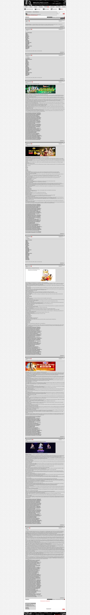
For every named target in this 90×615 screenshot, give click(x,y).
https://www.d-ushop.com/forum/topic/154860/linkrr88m (33, 581)
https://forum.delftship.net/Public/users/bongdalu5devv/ (33, 137)
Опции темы (62, 18)
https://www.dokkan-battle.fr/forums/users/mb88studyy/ (33, 421)
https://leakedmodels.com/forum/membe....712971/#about (33, 228)
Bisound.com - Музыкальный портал (31, 14)
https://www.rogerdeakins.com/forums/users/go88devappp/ (33, 229)
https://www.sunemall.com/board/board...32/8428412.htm (33, 583)
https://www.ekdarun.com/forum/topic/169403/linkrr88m (33, 587)
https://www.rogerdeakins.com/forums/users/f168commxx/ (33, 352)
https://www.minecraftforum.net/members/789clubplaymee (33, 500)
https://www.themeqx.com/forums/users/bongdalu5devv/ (33, 135)
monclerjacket (28, 29)
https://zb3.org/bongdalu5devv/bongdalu (31, 132)
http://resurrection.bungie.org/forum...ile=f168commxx (33, 330)
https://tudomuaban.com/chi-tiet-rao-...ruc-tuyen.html (33, 122)
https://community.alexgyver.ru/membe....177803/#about (33, 513)
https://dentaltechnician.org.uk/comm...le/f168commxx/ (33, 337)
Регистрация (57, 1)
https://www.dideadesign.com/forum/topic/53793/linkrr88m (33, 593)
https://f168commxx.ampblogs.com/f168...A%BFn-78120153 (34, 338)
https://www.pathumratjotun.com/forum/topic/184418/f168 (33, 353)
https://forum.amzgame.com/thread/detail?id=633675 (33, 227)
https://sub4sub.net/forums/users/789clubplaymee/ (32, 514)
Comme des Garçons (28, 24)
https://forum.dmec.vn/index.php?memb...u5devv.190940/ (33, 117)
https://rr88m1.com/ (28, 533)
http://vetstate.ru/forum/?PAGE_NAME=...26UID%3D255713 (34, 226)
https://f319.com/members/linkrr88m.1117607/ (32, 590)
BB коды (26, 607)
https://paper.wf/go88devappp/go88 (30, 222)
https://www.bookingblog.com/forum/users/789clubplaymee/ (34, 515)
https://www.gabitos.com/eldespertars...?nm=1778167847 (33, 232)
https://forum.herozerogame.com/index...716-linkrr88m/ (33, 563)
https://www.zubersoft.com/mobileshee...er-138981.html (33, 419)
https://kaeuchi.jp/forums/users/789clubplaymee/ (32, 505)
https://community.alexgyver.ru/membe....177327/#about (33, 422)
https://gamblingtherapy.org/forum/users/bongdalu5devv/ (33, 112)
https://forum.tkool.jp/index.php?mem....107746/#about (33, 121)
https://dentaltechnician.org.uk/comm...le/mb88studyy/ (33, 418)
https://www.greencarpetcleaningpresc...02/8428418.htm (33, 584)
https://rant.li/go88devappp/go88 (30, 218)
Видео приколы (56, 612)
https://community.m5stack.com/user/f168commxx (32, 329)
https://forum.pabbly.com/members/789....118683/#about (33, 499)
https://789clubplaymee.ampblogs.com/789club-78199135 (33, 510)
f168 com (29, 282)
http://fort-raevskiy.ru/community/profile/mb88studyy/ (33, 428)
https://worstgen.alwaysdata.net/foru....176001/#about (33, 206)
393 (62, 599)
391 (60, 599)
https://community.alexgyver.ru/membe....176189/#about (33, 128)
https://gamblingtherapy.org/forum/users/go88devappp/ (33, 204)
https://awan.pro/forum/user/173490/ (30, 508)
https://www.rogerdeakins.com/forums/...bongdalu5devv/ (33, 138)
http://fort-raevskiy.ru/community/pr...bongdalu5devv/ (33, 133)
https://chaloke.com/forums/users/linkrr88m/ (32, 561)
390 (58, 599)
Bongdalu (27, 94)
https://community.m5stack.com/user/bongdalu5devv (33, 116)
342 (56, 599)
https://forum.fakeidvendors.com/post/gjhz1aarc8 (32, 576)
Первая (54, 599)
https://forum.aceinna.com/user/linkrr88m (31, 573)
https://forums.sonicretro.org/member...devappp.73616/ (33, 211)
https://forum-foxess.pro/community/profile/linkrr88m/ (33, 588)
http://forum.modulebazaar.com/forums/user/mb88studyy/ (33, 416)
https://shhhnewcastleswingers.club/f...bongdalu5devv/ (33, 130)
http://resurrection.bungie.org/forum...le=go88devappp (33, 207)
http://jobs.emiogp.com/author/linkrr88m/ (31, 591)
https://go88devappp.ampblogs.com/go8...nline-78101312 (33, 215)
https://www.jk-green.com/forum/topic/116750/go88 (32, 230)
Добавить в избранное (63, 5)
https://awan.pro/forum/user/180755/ (30, 566)
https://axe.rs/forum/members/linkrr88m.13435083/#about (33, 574)
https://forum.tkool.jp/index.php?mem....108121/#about (33, 334)
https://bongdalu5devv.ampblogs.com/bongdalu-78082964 (33, 124)
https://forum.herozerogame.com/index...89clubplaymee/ (33, 504)
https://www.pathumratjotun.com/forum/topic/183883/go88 (33, 231)
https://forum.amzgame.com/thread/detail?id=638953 (33, 521)
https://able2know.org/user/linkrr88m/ (30, 589)
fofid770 (27, 20)
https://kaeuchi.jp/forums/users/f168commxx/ (32, 333)
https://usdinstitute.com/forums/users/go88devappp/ (33, 221)
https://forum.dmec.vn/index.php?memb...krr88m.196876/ (33, 562)
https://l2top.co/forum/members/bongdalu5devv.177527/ (33, 118)
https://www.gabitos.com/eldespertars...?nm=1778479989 (33, 435)
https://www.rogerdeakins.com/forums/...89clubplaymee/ (33, 523)
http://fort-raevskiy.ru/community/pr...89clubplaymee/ (33, 518)
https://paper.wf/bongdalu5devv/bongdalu (31, 131)
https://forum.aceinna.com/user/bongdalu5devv (32, 134)
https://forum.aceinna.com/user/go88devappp (32, 225)
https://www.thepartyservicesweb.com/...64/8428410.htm (33, 580)
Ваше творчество (39, 14)
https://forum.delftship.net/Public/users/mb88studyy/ (33, 431)
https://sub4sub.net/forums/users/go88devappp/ (32, 219)
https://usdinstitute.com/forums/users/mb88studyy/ (32, 425)
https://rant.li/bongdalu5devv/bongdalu (31, 127)
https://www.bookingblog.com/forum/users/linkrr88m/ (33, 569)
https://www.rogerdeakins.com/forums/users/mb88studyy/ (33, 433)
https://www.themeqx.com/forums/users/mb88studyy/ (33, 429)
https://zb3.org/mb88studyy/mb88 (30, 426)
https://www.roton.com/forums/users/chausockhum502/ (33, 575)
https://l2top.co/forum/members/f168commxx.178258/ (33, 331)
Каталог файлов (46, 612)
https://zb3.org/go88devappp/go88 (30, 223)
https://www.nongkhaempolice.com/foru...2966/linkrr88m (33, 582)
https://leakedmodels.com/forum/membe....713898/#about (33, 432)
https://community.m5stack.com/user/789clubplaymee (33, 501)
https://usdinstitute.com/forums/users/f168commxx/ (33, 344)
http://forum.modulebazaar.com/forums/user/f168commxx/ (33, 335)
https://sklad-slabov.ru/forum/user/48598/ (31, 596)
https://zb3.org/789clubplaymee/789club (31, 517)
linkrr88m (27, 527)
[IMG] (26, 608)
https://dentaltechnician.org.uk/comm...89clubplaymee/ (33, 509)
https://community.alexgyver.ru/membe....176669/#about (33, 341)
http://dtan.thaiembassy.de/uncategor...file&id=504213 (33, 511)
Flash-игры (61, 612)
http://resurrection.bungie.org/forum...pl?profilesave (32, 560)
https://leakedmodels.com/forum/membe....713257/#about (33, 351)
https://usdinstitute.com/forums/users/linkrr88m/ (32, 571)
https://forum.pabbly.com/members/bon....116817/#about (33, 113)
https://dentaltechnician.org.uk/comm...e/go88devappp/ (33, 214)
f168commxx (28, 265)
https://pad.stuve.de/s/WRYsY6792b (30, 595)
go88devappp (28, 143)
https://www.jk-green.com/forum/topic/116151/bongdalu (33, 139)
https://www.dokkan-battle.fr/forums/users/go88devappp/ (33, 217)
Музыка (27, 612)
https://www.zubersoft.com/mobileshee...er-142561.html (33, 567)
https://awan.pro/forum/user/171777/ (30, 336)
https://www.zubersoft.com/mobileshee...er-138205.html (33, 216)
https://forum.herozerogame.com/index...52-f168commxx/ (33, 332)
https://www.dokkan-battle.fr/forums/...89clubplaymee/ (33, 512)
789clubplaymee (29, 439)
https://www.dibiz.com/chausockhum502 (31, 592)
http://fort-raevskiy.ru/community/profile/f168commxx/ (33, 347)
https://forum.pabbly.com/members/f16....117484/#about (33, 327)
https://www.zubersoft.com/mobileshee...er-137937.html (33, 125)
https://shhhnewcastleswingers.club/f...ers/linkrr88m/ (33, 570)
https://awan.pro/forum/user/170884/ (30, 123)
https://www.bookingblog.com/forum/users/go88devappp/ (33, 220)
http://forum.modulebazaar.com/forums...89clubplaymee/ (33, 507)
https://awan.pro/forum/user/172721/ (30, 417)
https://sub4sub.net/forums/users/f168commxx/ (32, 342)
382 (57, 599)
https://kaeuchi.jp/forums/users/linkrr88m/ (31, 564)
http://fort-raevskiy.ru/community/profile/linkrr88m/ (32, 572)
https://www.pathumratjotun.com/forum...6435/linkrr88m (33, 594)
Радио (51, 612)
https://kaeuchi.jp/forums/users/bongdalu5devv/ (32, 119)
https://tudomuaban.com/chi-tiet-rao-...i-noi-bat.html (32, 213)
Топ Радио (45, 6)
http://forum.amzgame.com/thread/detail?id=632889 (33, 136)
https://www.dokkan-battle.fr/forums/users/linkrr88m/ (33, 568)
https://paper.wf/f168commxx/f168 (30, 345)
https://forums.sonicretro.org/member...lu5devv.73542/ (33, 120)
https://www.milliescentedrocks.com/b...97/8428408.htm (33, 579)
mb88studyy (28, 358)
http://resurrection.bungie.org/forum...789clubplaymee (33, 502)
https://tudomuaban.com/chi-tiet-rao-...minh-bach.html (33, 565)
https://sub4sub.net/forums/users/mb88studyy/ (32, 423)
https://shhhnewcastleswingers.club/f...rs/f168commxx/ (33, 343)
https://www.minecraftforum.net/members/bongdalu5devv (33, 114)
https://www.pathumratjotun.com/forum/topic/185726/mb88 (33, 434)
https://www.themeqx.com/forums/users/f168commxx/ (33, 348)
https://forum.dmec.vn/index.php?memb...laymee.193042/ (33, 503)
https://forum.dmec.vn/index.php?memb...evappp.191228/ (33, 208)
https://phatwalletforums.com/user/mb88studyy (32, 427)
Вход (54, 1)
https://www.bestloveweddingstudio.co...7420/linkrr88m (33, 586)
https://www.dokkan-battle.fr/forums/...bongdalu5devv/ (33, 126)
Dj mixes (31, 612)
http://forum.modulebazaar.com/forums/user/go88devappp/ (33, 212)
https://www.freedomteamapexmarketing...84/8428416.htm (33, 585)
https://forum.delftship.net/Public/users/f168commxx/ (33, 350)
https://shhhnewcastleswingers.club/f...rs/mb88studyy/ (33, 424)
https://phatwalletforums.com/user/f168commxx (32, 346)
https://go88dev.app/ (28, 157)
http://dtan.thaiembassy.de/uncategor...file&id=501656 (33, 339)
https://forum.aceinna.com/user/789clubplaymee (32, 519)
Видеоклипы (40, 612)
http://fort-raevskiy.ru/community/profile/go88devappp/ (33, 224)
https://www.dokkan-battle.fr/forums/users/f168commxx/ (33, 340)
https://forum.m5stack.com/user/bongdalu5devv (32, 115)
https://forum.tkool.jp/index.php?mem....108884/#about (33, 506)
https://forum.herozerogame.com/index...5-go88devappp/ (33, 209)
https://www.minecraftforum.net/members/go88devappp (33, 205)
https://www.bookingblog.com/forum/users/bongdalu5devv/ (33, 129)
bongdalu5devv (29, 81)
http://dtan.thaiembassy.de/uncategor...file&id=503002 (33, 420)
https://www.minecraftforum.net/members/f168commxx (33, 328)
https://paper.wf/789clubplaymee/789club (31, 516)
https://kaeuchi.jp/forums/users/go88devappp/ (32, 210)
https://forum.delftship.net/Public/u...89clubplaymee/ (33, 522)
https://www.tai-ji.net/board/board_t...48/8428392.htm (33, 577)
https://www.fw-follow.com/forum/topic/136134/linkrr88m (33, 578)
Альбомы (35, 612)
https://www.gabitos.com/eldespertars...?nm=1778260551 (33, 354)
